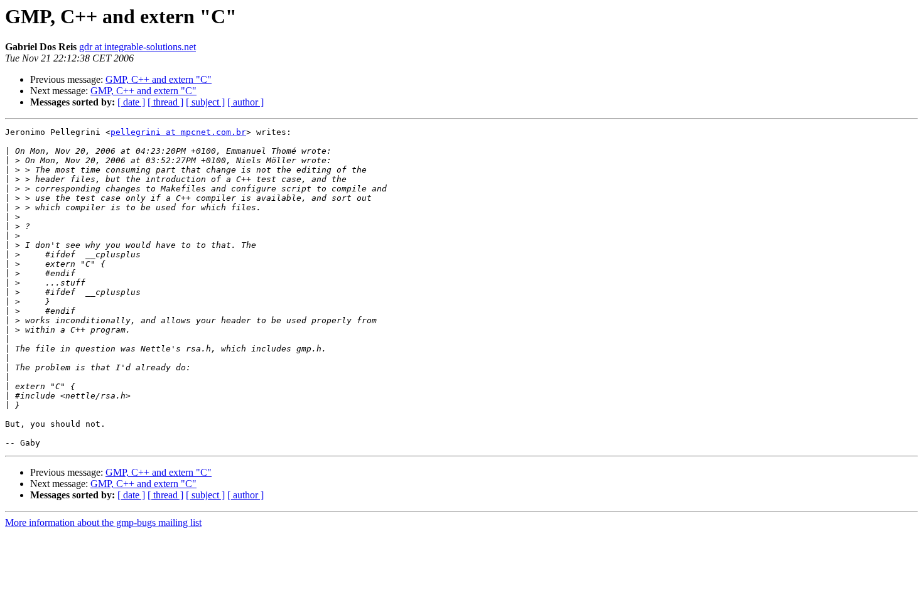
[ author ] (245, 102)
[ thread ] (165, 102)
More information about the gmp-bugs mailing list (103, 522)
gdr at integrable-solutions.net (137, 46)
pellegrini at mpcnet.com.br (178, 132)
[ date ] (131, 102)
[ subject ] (205, 102)
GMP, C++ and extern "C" (158, 79)
